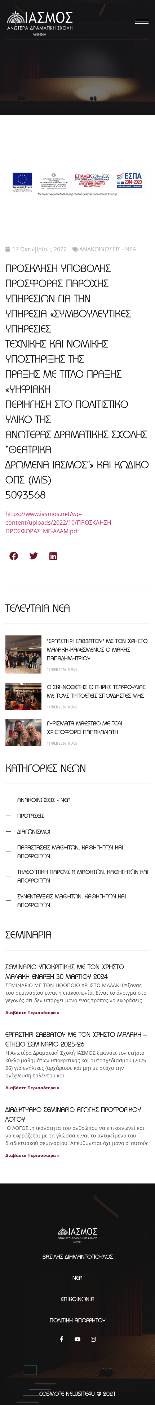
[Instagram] (93, 1338)
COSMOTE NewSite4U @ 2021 (77, 1393)
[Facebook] (61, 1338)
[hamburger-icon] (141, 21)
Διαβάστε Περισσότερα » (32, 1012)
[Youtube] (77, 1338)
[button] (13, 556)
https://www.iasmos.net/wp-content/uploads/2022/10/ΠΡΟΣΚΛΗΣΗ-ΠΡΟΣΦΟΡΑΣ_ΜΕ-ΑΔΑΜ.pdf (59, 522)
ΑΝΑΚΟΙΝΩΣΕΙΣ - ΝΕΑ (107, 249)
